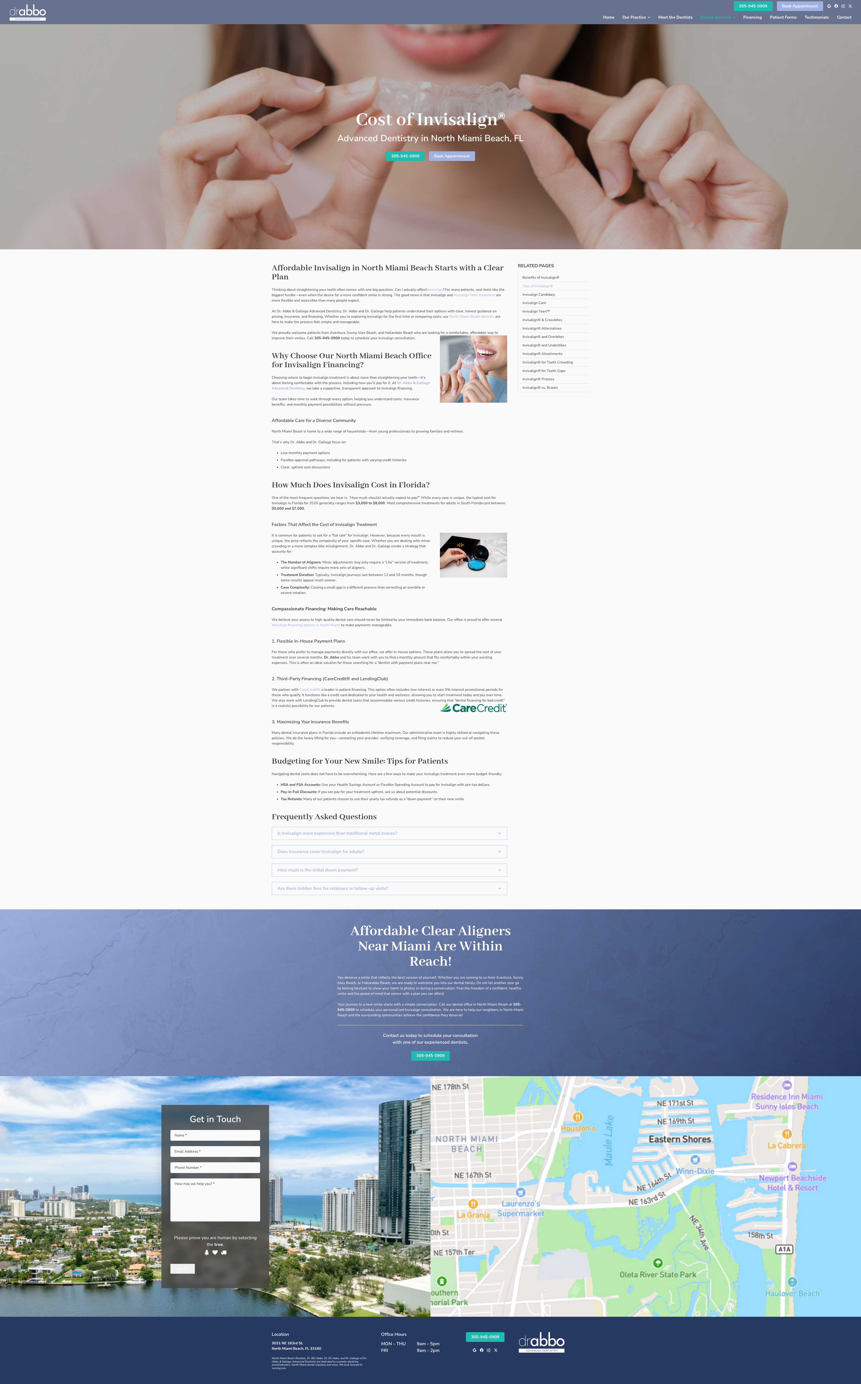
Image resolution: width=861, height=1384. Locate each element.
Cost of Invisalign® (537, 286)
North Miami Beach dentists (471, 316)
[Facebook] (836, 6)
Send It (182, 1268)
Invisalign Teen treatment (474, 295)
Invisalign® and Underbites (544, 345)
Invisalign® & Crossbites (542, 319)
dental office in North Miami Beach (480, 1004)
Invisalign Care (534, 302)
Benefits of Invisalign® (540, 277)
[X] (850, 6)
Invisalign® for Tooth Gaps (543, 370)
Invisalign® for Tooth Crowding (547, 362)
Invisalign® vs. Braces (540, 387)
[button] (648, 17)
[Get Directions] (645, 1196)
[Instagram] (843, 6)
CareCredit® (309, 689)
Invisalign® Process (538, 379)
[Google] (829, 6)
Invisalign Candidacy (538, 294)
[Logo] (28, 12)
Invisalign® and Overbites (543, 336)
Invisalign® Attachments (542, 353)
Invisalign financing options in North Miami (306, 625)
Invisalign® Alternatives (542, 328)
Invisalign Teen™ (536, 311)
